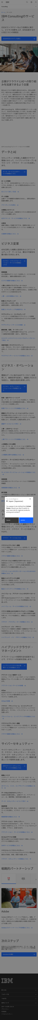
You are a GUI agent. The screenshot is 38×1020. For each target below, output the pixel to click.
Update (23, 520)
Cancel (8, 520)
